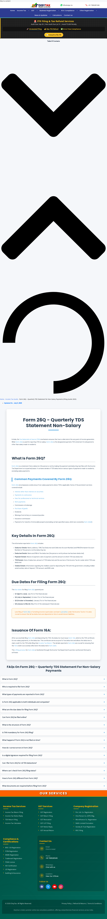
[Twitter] (48, 886)
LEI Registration (10, 869)
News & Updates (41, 15)
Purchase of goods (21, 508)
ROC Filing (79, 830)
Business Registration (48, 11)
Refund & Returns (79, 903)
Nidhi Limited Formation (84, 823)
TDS (15, 646)
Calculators (57, 15)
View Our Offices (52, 876)
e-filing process (20, 650)
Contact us (68, 15)
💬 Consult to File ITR (53, 35)
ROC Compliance (67, 11)
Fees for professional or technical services (29, 498)
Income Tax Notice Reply (14, 816)
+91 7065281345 (93, 5)
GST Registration (46, 812)
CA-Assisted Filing (35, 29)
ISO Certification (11, 866)
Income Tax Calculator (13, 823)
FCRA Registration (11, 851)
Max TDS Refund (52, 29)
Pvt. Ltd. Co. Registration (84, 812)
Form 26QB (88, 522)
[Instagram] (61, 886)
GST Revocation (46, 819)
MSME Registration (12, 855)
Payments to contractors (23, 495)
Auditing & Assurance (12, 873)
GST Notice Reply (46, 827)
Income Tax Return (45, 643)
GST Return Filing (46, 816)
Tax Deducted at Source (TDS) (30, 439)
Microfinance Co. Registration (86, 819)
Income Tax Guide (11, 399)
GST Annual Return (47, 830)
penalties (64, 612)
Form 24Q (19, 442)
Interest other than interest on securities (29, 492)
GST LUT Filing (45, 823)
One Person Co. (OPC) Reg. (85, 816)
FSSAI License (10, 862)
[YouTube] (54, 886)
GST (32, 11)
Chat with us (50, 867)
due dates (18, 590)
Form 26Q (49, 442)
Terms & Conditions (95, 903)
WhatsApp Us (68, 5)
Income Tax (21, 11)
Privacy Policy (67, 903)
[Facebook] (41, 886)
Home (12, 11)
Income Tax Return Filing (14, 812)
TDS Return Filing (11, 819)
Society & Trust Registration (85, 827)
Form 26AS (52, 646)
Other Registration (87, 11)
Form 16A (72, 638)
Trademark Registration (13, 858)
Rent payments (20, 502)
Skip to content (5, 1)
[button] (53, 105)
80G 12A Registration (12, 847)
